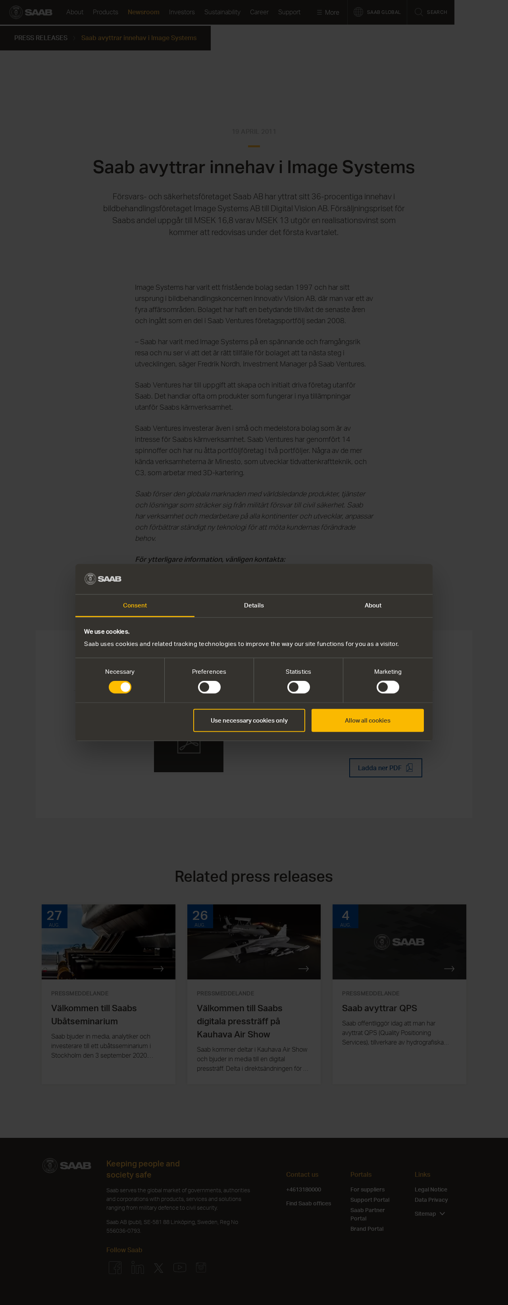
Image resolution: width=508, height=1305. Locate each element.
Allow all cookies (368, 720)
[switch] (209, 687)
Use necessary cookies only (249, 720)
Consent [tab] (135, 605)
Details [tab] (254, 605)
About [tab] (373, 605)
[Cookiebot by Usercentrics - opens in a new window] (389, 579)
